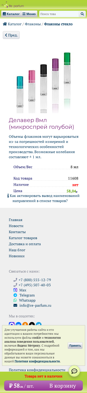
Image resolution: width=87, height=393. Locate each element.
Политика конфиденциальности (37, 369)
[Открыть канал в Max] (12, 324)
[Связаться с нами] (74, 371)
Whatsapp (26, 300)
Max (22, 290)
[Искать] (82, 14)
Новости (16, 225)
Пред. (12, 35)
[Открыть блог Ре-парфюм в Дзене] (32, 324)
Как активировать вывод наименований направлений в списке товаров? (44, 198)
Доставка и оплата (25, 243)
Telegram (27, 295)
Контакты (17, 231)
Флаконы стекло (58, 23)
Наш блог (17, 249)
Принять (75, 345)
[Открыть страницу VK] (18, 324)
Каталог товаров (23, 237)
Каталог (14, 23)
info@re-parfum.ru (35, 305)
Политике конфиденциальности (37, 361)
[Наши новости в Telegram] (39, 324)
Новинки (17, 255)
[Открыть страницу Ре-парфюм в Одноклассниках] (25, 324)
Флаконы (33, 23)
